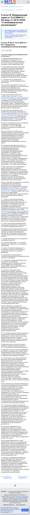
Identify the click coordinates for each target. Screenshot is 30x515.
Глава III (15, 36)
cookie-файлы (18, 497)
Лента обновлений (20, 504)
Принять (25, 510)
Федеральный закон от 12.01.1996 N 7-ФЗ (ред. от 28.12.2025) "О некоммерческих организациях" (16, 32)
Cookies (11, 512)
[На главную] (10, 2)
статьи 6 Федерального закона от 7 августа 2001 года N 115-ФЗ (14, 97)
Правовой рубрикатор (8, 504)
